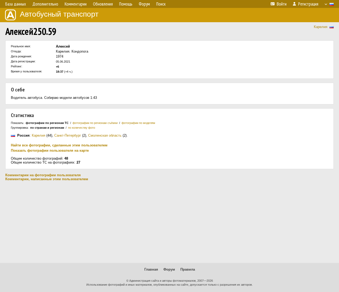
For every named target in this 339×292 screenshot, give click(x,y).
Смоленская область (105, 135)
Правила (187, 269)
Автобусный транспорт (59, 14)
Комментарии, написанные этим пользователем (46, 179)
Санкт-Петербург (67, 135)
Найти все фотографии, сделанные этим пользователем (59, 145)
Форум (169, 269)
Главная (151, 269)
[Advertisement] (169, 222)
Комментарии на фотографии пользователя (43, 175)
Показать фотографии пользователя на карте (50, 150)
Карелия (320, 27)
